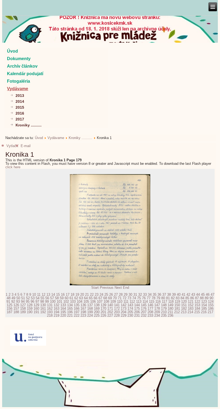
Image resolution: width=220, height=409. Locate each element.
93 (18, 302)
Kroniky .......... (29, 125)
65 (91, 298)
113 (138, 302)
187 (9, 312)
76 (144, 298)
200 (97, 312)
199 (90, 312)
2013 (20, 95)
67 (100, 298)
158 (23, 308)
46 (208, 295)
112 (132, 302)
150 (177, 305)
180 (170, 308)
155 (211, 305)
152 (190, 305)
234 (157, 315)
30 (130, 295)
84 (182, 298)
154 (204, 305)
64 (86, 298)
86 (192, 298)
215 (197, 312)
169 (97, 308)
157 (16, 308)
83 (177, 298)
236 (170, 315)
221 (70, 315)
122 (197, 302)
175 (137, 308)
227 (110, 315)
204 (123, 312)
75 (139, 298)
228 (117, 315)
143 (130, 305)
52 (28, 298)
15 (58, 295)
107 (99, 302)
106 (93, 302)
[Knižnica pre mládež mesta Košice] (110, 406)
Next (118, 288)
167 (83, 308)
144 (137, 305)
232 (143, 315)
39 (174, 295)
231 (137, 315)
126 (16, 305)
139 (103, 305)
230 (130, 315)
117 (164, 302)
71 (120, 298)
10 (34, 295)
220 (63, 315)
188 (16, 312)
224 (90, 315)
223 (83, 315)
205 (130, 312)
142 (123, 305)
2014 (20, 101)
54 (37, 298)
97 (37, 302)
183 (190, 308)
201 (103, 312)
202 (110, 312)
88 (202, 298)
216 (204, 312)
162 (50, 308)
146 (150, 305)
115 (151, 302)
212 (177, 312)
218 (50, 315)
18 (72, 295)
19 (77, 295)
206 (137, 312)
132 (56, 305)
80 (163, 298)
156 (9, 308)
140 (110, 305)
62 (76, 298)
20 (82, 295)
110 (119, 302)
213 (183, 312)
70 (115, 298)
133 (63, 305)
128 (29, 305)
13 (48, 295)
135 (76, 305)
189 (23, 312)
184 (197, 308)
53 (33, 298)
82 (173, 298)
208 (150, 312)
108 (106, 302)
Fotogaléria (18, 81)
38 (169, 295)
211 (170, 312)
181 (177, 308)
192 (43, 312)
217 (210, 312)
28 (121, 295)
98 (42, 302)
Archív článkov (22, 66)
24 (101, 295)
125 (9, 305)
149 (170, 305)
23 (96, 295)
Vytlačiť (12, 146)
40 (179, 295)
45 (203, 295)
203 (117, 312)
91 (8, 302)
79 (158, 298)
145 (143, 305)
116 (158, 302)
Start (95, 288)
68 (105, 298)
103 (73, 302)
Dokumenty (19, 58)
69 (110, 298)
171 (110, 308)
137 (90, 305)
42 (188, 295)
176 (143, 308)
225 (97, 315)
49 (13, 298)
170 (103, 308)
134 (70, 305)
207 (143, 312)
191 (36, 312)
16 (63, 295)
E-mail (26, 146)
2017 (20, 119)
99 (47, 302)
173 (123, 308)
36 (159, 295)
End (126, 288)
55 (42, 298)
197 (76, 312)
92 (13, 302)
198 (83, 312)
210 (164, 312)
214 (190, 312)
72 (124, 298)
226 (103, 315)
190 (29, 312)
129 (36, 305)
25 (106, 295)
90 (211, 298)
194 (56, 312)
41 (183, 295)
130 (43, 305)
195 (63, 312)
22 (92, 295)
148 (164, 305)
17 (67, 295)
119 (177, 302)
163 (56, 308)
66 (95, 298)
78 (153, 298)
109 (113, 302)
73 (129, 298)
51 (23, 298)
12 (43, 295)
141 (117, 305)
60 (66, 298)
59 (62, 298)
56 (47, 298)
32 (140, 295)
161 (43, 308)
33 (145, 295)
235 (164, 315)
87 (197, 298)
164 (63, 308)
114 (145, 302)
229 (123, 315)
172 (117, 308)
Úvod (12, 51)
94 (23, 302)
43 (193, 295)
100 (53, 302)
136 (83, 305)
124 (211, 302)
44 (198, 295)
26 (111, 295)
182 (184, 308)
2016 (20, 113)
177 (150, 308)
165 (70, 308)
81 (168, 298)
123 (204, 302)
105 (86, 302)
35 (154, 295)
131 (50, 305)
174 (130, 308)
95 (28, 302)
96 (32, 302)
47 (212, 295)
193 (50, 312)
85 (187, 298)
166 (76, 308)
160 (36, 308)
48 (8, 298)
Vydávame (17, 88)
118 (171, 302)
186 (211, 308)
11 (39, 295)
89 (206, 298)
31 (135, 295)
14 (53, 295)
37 (164, 295)
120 (184, 302)
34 (150, 295)
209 (157, 312)
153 (197, 305)
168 (90, 308)
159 (29, 308)
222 (76, 315)
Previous (106, 288)
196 (70, 312)
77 (149, 298)
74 (134, 298)
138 (97, 305)
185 (204, 308)
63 (81, 298)
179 (164, 308)
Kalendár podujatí (25, 73)
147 (157, 305)
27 (116, 295)
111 (126, 302)
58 (57, 298)
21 (87, 295)
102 (66, 302)
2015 (20, 107)
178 (157, 308)
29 (125, 295)
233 (150, 315)
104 (79, 302)
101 (59, 302)
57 (52, 298)
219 (56, 315)
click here (12, 167)
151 (184, 305)
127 (23, 305)
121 (190, 302)
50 (18, 298)
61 (71, 298)
